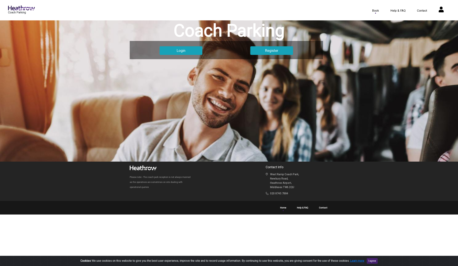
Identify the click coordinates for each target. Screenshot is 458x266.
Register (271, 50)
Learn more (357, 260)
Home (283, 207)
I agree (372, 260)
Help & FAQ (398, 10)
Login (181, 50)
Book (375, 10)
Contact (422, 10)
